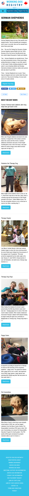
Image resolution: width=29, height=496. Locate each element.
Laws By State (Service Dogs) (14, 483)
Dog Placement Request (14, 478)
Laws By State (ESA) (14, 480)
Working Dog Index (14, 468)
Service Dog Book (14, 465)
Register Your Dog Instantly (14, 457)
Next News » (24, 94)
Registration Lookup (12, 11)
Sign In (14, 7)
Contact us (14, 485)
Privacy (14, 491)
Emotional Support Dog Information (14, 470)
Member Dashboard (14, 462)
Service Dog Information (14, 473)
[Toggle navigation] (3, 11)
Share (5, 88)
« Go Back (4, 94)
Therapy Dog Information (14, 475)
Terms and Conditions (14, 488)
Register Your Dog (23, 11)
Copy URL (21, 88)
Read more (6, 153)
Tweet (13, 88)
